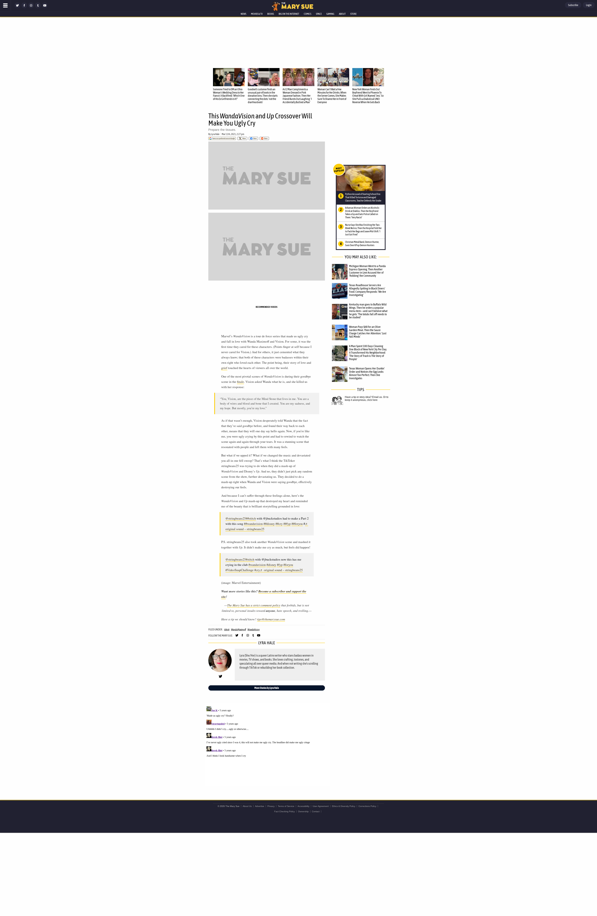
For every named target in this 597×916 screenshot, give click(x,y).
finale (240, 382)
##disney (269, 524)
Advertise (259, 806)
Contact (315, 811)
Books (270, 13)
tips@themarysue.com (271, 619)
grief (224, 368)
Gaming (330, 13)
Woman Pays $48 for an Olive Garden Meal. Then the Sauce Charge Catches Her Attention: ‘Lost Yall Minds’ (367, 331)
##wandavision (253, 524)
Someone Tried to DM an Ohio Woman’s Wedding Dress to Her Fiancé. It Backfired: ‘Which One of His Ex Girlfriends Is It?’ (229, 94)
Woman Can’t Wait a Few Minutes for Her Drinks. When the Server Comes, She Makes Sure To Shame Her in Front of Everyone (331, 96)
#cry (257, 570)
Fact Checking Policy (284, 811)
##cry (279, 524)
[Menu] (5, 5)
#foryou (288, 565)
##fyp (287, 524)
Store (353, 13)
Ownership (303, 811)
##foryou (297, 524)
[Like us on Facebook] (24, 7)
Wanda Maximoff (238, 629)
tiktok (226, 629)
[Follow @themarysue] (17, 7)
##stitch (251, 518)
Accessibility (303, 806)
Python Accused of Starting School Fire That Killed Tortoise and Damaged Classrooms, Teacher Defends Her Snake (363, 197)
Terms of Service (286, 806)
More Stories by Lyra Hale (266, 687)
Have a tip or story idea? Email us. (363, 397)
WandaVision (253, 629)
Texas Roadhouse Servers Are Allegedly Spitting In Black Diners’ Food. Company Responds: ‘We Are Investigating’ (367, 290)
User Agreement (321, 806)
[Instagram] (31, 7)
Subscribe (573, 5)
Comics (307, 13)
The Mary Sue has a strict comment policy (253, 605)
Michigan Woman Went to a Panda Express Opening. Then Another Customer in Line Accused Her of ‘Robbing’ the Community (367, 270)
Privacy (271, 806)
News (243, 13)
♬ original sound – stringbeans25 (281, 570)
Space (319, 13)
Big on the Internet (289, 13)
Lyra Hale (215, 134)
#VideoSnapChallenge (239, 570)
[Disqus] (267, 744)
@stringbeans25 (235, 518)
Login (589, 5)
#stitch (250, 559)
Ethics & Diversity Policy (343, 806)
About (342, 13)
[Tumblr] (38, 7)
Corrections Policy (367, 806)
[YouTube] (45, 7)
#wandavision (257, 565)
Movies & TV (257, 13)
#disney (271, 565)
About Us (247, 806)
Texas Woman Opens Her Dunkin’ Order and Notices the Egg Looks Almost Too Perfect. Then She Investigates (367, 373)
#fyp (280, 565)
